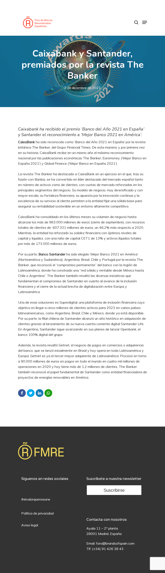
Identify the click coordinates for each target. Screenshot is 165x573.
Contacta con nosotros (106, 520)
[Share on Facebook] (22, 393)
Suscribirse (114, 490)
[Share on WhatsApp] (48, 393)
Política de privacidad (37, 513)
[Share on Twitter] (31, 393)
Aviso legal (29, 525)
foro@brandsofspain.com (115, 543)
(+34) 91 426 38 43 (108, 549)
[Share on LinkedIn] (39, 393)
